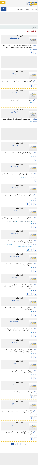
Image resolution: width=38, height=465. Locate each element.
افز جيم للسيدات (14, 38)
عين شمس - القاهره (24, 221)
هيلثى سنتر (15, 93)
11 (22, 444)
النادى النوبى (14, 112)
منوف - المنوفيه (11, 221)
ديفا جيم (14, 363)
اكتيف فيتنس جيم (14, 321)
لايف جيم (14, 424)
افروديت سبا (14, 166)
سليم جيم (14, 384)
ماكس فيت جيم (15, 300)
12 (19, 444)
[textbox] (21, 9)
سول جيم (14, 277)
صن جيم (14, 210)
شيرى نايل (15, 73)
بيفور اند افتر (14, 342)
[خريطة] (31, 52)
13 (15, 444)
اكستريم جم (14, 187)
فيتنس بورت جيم (14, 256)
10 (25, 444)
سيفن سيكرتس (14, 403)
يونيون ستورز (14, 233)
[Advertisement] (19, 459)
